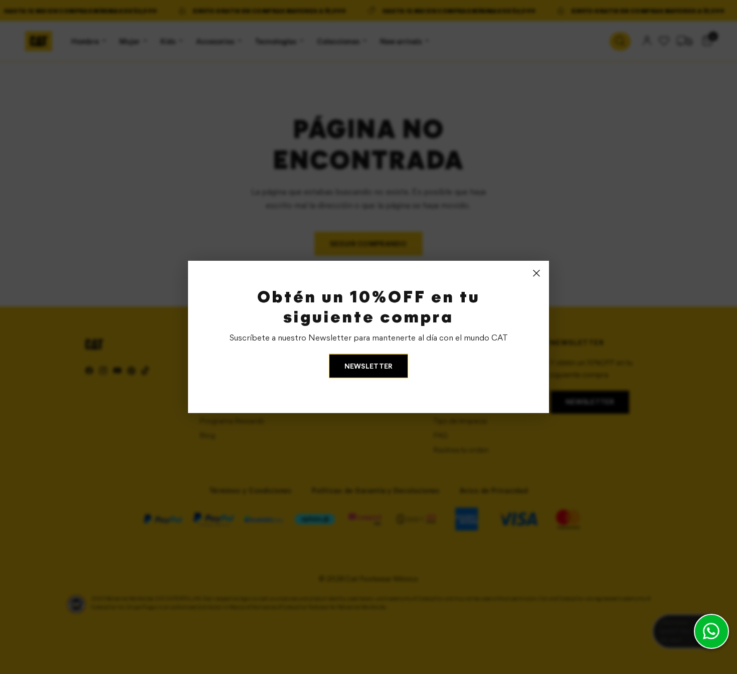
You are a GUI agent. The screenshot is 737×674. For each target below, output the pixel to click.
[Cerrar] (536, 273)
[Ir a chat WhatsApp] (711, 631)
